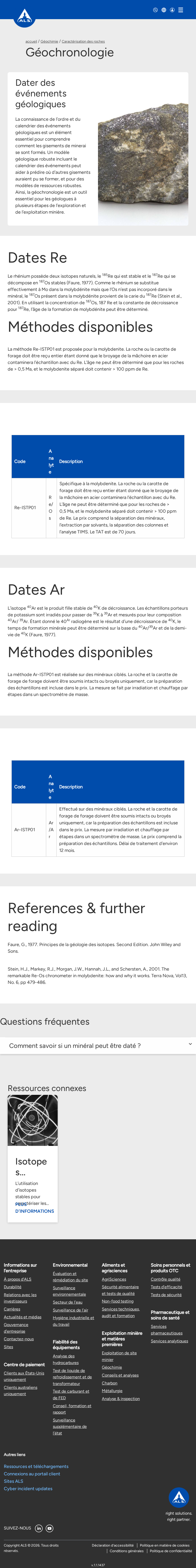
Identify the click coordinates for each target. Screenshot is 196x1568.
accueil (31, 41)
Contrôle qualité (165, 1279)
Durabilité (12, 1286)
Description (71, 461)
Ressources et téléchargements (36, 1466)
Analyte (51, 461)
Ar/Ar (51, 829)
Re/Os (51, 508)
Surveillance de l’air (70, 1310)
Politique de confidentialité (171, 1551)
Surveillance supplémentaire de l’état (70, 1427)
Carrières (12, 1309)
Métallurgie (112, 1390)
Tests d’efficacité (166, 1286)
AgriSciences (114, 1279)
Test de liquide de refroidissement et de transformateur (72, 1377)
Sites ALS (13, 1481)
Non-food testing (117, 1301)
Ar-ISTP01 (24, 829)
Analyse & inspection (121, 1398)
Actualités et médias (22, 1317)
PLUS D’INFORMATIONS (34, 1208)
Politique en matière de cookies (165, 1545)
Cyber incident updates (28, 1488)
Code (20, 461)
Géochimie (49, 41)
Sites (8, 1346)
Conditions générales (127, 1551)
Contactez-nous (19, 1339)
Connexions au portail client (32, 1474)
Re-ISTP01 (25, 507)
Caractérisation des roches (83, 41)
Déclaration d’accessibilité (113, 1545)
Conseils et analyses (120, 1375)
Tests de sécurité (166, 1294)
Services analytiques (169, 1341)
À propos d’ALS (17, 1279)
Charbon (109, 1383)
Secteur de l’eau (67, 1302)
